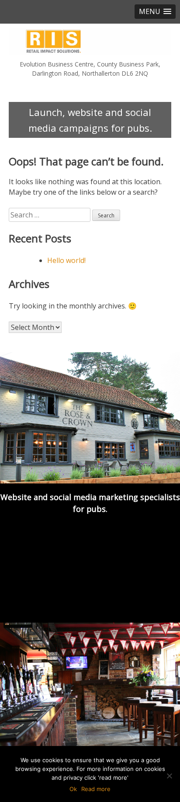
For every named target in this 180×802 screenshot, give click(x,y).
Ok (73, 788)
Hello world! (66, 260)
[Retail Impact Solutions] (90, 41)
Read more (96, 788)
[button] (155, 11)
